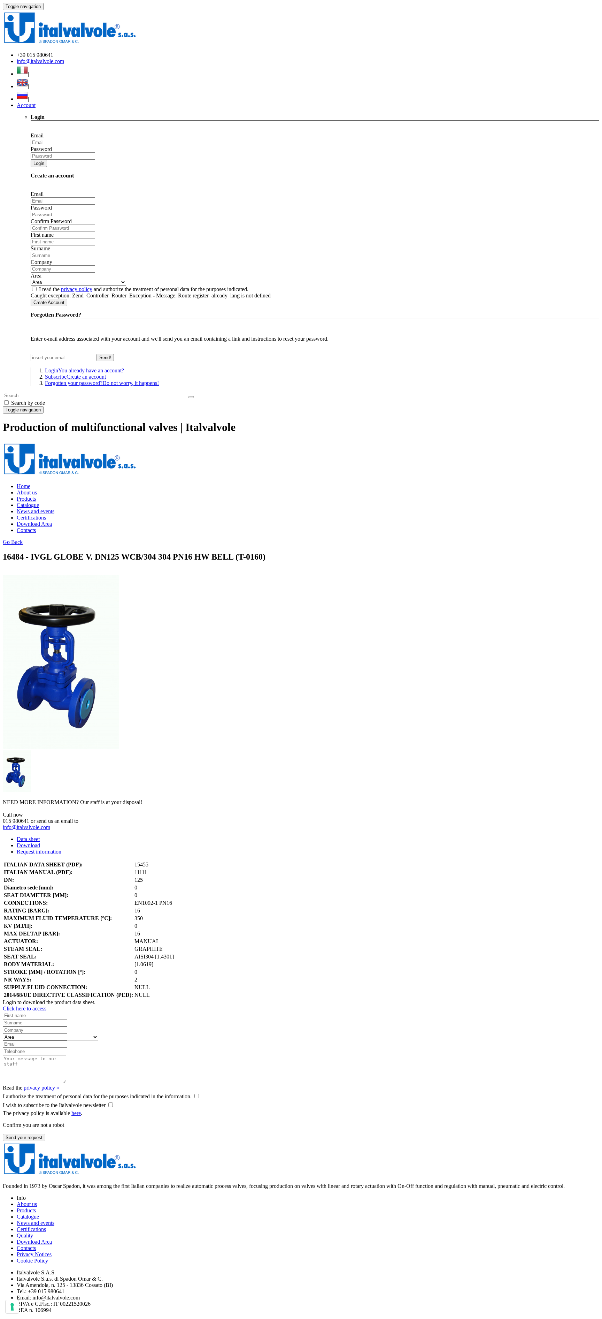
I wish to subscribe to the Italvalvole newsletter (54, 1105)
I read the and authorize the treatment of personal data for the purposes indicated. (143, 289)
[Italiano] (22, 74)
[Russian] (22, 99)
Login (38, 163)
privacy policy (76, 289)
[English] (22, 86)
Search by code (27, 403)
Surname (40, 248)
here (76, 1113)
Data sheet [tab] (28, 839)
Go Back (13, 542)
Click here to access (24, 1008)
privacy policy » (41, 1088)
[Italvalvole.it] (70, 474)
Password (41, 149)
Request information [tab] (39, 852)
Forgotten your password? (102, 383)
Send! (105, 357)
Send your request (24, 1137)
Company (41, 262)
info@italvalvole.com (40, 61)
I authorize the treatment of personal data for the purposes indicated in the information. (97, 1096)
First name (42, 235)
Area (36, 276)
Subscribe (75, 377)
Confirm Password (51, 221)
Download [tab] (28, 845)
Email (37, 135)
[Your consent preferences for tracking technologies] (12, 1306)
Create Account (48, 302)
